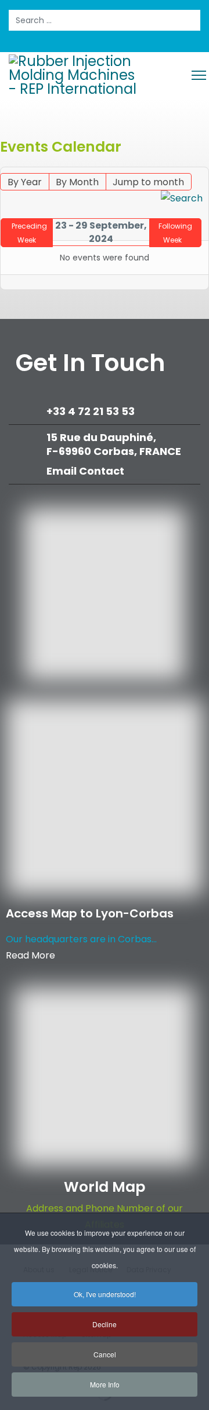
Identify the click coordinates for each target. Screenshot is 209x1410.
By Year (25, 182)
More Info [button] (105, 1384)
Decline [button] (104, 1324)
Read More (30, 955)
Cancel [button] (104, 1354)
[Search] (182, 198)
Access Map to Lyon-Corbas (90, 913)
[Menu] (199, 75)
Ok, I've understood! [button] (105, 1294)
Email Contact (85, 471)
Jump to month (148, 182)
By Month (77, 182)
